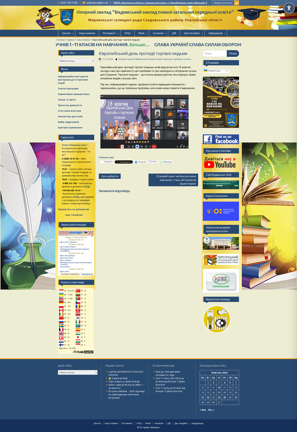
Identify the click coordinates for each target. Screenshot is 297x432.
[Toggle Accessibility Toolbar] (289, 8)
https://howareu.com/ (74, 145)
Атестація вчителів (69, 110)
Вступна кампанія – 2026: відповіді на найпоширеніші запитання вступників (126, 394)
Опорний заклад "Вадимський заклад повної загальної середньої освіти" (155, 12)
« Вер (203, 409)
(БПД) (86, 186)
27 (236, 397)
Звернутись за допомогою (73, 209)
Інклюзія (158, 33)
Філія (141, 33)
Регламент (109, 33)
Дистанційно (192, 33)
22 (208, 397)
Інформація (215, 33)
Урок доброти (109, 176)
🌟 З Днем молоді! (117, 378)
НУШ (128, 33)
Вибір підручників (68, 121)
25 (224, 397)
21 (202, 397)
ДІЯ (174, 33)
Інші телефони (74, 214)
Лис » (211, 409)
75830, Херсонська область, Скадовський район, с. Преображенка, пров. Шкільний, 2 (160, 2)
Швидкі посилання (223, 2)
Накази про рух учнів (70, 116)
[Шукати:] (221, 53)
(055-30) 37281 (69, 2)
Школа (66, 33)
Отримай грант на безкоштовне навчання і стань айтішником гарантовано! (176, 180)
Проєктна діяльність (70, 105)
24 (219, 397)
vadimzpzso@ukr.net (97, 2)
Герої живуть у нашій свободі (124, 381)
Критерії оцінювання (70, 127)
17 (219, 392)
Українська (213, 70)
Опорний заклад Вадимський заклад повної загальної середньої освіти (154, 59)
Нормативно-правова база (73, 94)
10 (219, 387)
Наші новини (87, 33)
